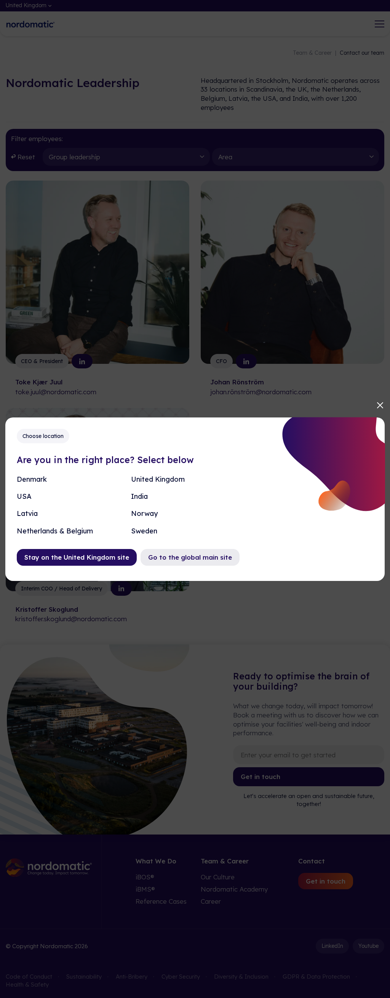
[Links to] (246, 361)
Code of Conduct (29, 976)
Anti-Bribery (131, 976)
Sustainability (84, 976)
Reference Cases (161, 901)
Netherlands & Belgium (55, 531)
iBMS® (145, 889)
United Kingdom (158, 479)
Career (211, 901)
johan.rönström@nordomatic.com (261, 392)
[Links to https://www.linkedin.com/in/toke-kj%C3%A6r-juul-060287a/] (82, 361)
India (139, 496)
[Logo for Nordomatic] (30, 24)
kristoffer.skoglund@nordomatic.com (71, 619)
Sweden (144, 531)
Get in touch (260, 777)
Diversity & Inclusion (241, 976)
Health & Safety (27, 984)
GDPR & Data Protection (316, 976)
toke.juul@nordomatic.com (55, 392)
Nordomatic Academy (234, 889)
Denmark (32, 479)
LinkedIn (332, 945)
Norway (144, 513)
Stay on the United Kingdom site (76, 557)
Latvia (27, 513)
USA (24, 496)
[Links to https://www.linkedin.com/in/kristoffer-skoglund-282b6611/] (121, 588)
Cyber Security (180, 976)
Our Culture (218, 877)
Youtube (368, 945)
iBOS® (145, 877)
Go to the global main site (190, 557)
